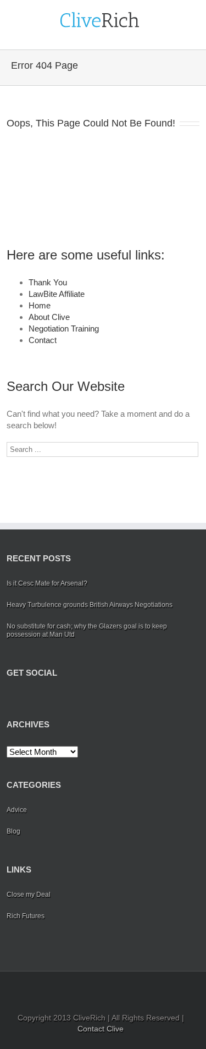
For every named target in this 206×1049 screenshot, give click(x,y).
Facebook (9, 698)
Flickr (90, 698)
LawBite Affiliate (57, 294)
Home (40, 305)
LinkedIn (44, 697)
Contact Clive (100, 1028)
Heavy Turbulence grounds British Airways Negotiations (89, 605)
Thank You (48, 282)
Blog (13, 831)
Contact (43, 340)
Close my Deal (29, 894)
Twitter (26, 698)
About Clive (49, 317)
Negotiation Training (64, 328)
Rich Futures (25, 916)
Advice (17, 810)
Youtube (65, 701)
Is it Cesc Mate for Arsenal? (47, 583)
